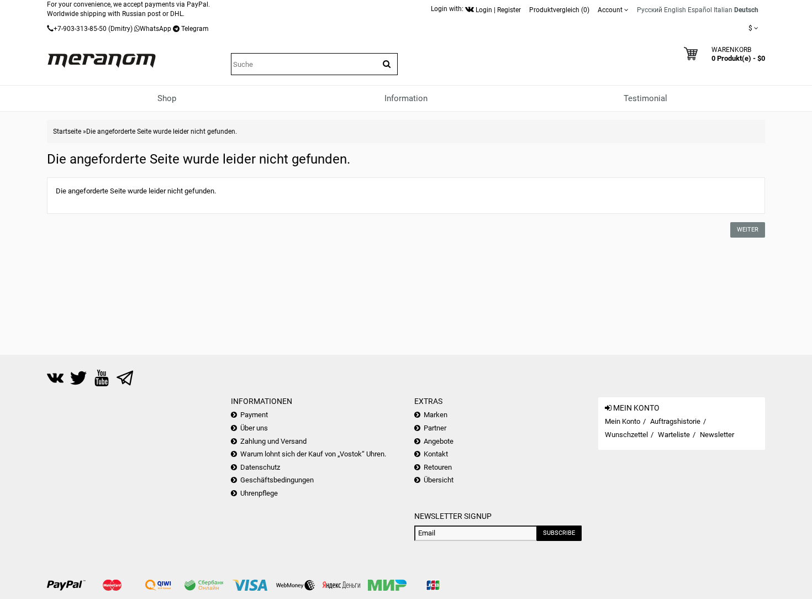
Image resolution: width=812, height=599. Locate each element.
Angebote (439, 441)
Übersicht (439, 480)
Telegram (195, 29)
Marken (435, 415)
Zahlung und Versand (273, 441)
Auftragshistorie (675, 421)
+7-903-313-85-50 (80, 29)
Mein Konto (622, 421)
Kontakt (436, 454)
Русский (649, 10)
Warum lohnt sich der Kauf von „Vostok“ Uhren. (313, 454)
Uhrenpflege (259, 493)
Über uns (254, 428)
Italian (723, 10)
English (675, 10)
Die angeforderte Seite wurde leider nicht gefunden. (161, 131)
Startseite (67, 131)
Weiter (747, 229)
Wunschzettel (626, 434)
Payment (254, 415)
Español (700, 10)
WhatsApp (155, 29)
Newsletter (717, 434)
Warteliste (674, 434)
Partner (435, 428)
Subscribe (559, 533)
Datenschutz (260, 467)
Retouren (438, 467)
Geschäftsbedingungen (277, 480)
